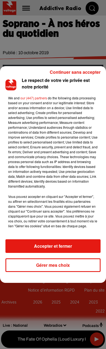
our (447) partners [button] (33, 98)
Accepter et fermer (53, 246)
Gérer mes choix (53, 265)
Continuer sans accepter (75, 72)
